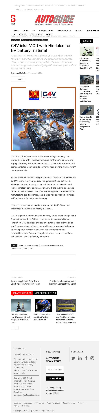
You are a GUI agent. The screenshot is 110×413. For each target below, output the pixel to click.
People (79, 31)
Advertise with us (53, 403)
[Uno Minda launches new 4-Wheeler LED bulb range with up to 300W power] (21, 305)
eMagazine (28, 403)
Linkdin (18, 9)
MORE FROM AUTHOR (45, 293)
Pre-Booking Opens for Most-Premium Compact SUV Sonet (62, 282)
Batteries (45, 40)
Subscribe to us (69, 403)
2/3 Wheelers (45, 31)
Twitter (81, 5)
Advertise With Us (35, 5)
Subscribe (59, 5)
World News (93, 31)
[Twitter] (36, 79)
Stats (22, 35)
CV (33, 31)
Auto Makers (16, 40)
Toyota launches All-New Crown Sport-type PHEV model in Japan (25, 282)
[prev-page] (12, 327)
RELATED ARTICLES (22, 293)
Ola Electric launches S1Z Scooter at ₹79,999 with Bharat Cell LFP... (86, 63)
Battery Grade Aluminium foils (52, 245)
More (49, 35)
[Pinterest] (42, 79)
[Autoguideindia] (55, 20)
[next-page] (17, 327)
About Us (49, 5)
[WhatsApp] (49, 79)
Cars (25, 31)
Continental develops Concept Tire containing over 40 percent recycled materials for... (86, 94)
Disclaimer (26, 406)
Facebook (28, 9)
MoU (31, 249)
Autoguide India (19, 73)
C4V (25, 249)
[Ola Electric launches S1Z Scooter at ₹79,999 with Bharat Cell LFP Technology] (87, 51)
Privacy (16, 406)
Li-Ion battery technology (28, 245)
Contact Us (71, 5)
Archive (81, 403)
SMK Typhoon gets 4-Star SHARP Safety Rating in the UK (42, 317)
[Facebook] (30, 79)
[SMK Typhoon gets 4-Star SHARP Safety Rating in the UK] (43, 305)
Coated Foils (16, 249)
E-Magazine (20, 5)
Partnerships (26, 40)
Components (64, 31)
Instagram (38, 9)
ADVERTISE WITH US (24, 354)
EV (14, 35)
